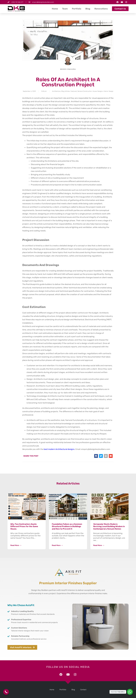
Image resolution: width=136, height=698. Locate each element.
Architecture (56, 91)
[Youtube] (122, 2)
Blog (87, 9)
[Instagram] (126, 2)
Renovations (101, 9)
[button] (96, 456)
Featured (74, 91)
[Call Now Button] (6, 692)
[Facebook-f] (117, 2)
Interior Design (108, 91)
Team (65, 9)
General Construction (84, 91)
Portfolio (76, 9)
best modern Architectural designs (59, 449)
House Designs (98, 91)
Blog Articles (65, 91)
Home (55, 9)
